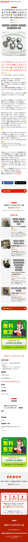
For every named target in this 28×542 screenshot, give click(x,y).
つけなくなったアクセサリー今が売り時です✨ (18, 273)
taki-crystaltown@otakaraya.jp (10, 381)
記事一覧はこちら (7, 308)
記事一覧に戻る (7, 191)
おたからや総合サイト (14, 529)
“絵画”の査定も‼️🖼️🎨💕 (18, 293)
